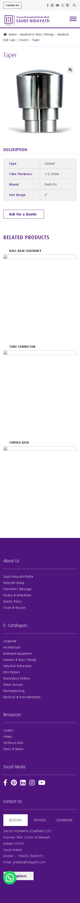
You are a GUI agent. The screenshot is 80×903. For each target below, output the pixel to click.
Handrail (63, 34)
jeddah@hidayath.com (29, 862)
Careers (8, 730)
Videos (7, 736)
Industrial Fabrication (17, 666)
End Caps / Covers (16, 40)
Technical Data (13, 743)
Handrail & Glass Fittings (37, 34)
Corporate (9, 641)
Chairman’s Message (17, 589)
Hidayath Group (13, 583)
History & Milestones (17, 595)
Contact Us (12, 5)
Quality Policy (12, 601)
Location (17, 875)
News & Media (13, 749)
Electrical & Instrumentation (21, 697)
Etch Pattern (11, 672)
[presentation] (15, 820)
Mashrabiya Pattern (16, 678)
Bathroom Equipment (17, 653)
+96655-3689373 (30, 856)
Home (13, 34)
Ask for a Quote (23, 214)
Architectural (11, 647)
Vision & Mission (14, 607)
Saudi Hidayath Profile (18, 576)
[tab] (15, 820)
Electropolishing (13, 691)
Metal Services (13, 684)
